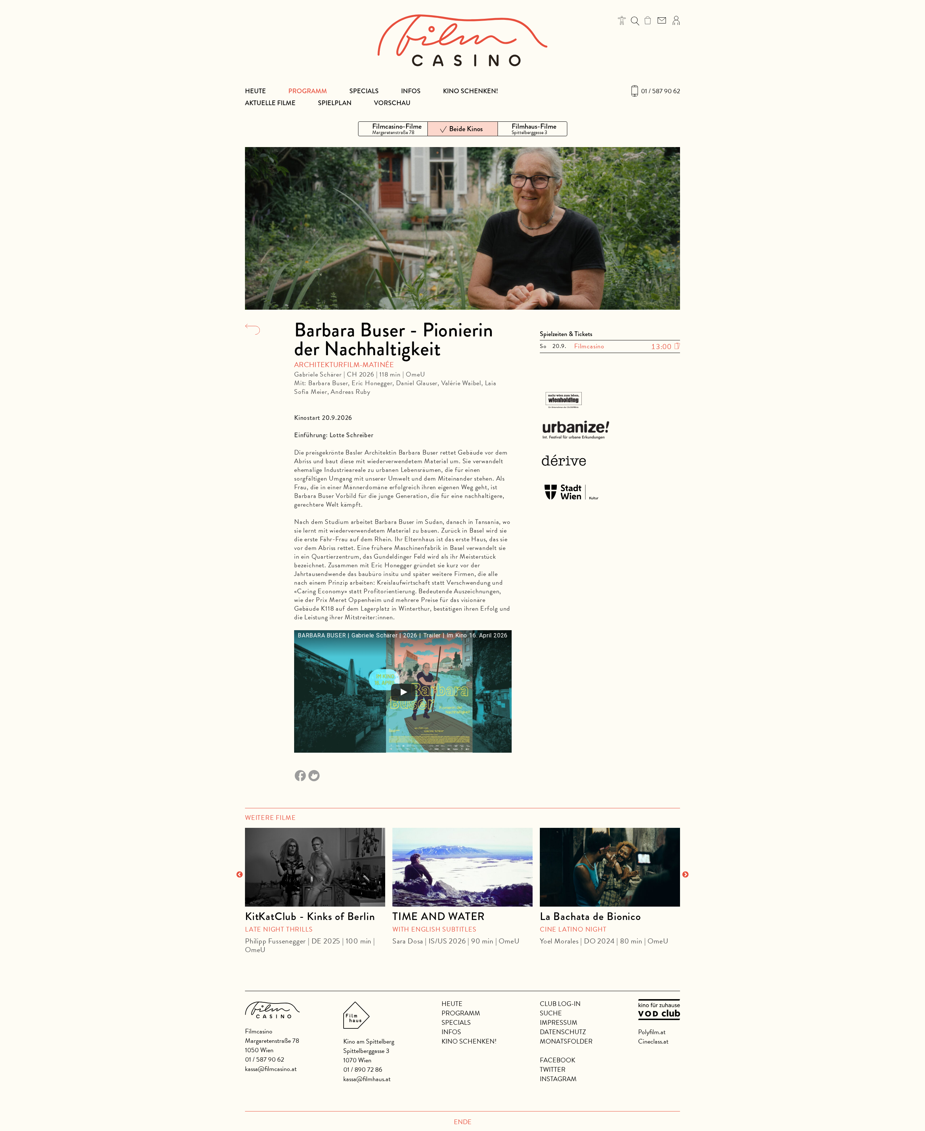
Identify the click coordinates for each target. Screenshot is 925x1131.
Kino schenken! (470, 91)
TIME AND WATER (438, 916)
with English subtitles (434, 929)
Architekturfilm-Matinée (344, 364)
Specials (364, 91)
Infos (411, 91)
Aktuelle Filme (270, 103)
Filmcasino (589, 346)
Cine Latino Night (573, 929)
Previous (239, 874)
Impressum (558, 1022)
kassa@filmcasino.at (271, 1069)
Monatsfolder (566, 1041)
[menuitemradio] (393, 128)
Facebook (557, 1060)
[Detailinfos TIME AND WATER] (462, 867)
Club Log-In (560, 1004)
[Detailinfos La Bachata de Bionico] (610, 867)
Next (685, 874)
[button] (622, 20)
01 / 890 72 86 (362, 1069)
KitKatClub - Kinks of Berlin (310, 916)
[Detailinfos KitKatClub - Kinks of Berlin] (315, 867)
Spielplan (335, 103)
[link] (648, 20)
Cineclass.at (653, 1041)
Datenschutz (563, 1032)
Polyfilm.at (652, 1032)
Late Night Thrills (279, 929)
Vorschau (392, 103)
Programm (307, 91)
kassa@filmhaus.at (367, 1079)
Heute (255, 91)
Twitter (552, 1069)
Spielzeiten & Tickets (566, 334)
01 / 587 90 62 (660, 91)
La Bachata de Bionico (590, 916)
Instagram (558, 1079)
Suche (551, 1013)
